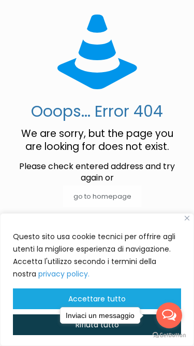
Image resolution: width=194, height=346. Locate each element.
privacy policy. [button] (63, 274)
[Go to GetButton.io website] (169, 335)
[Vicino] (187, 218)
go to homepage (102, 196)
